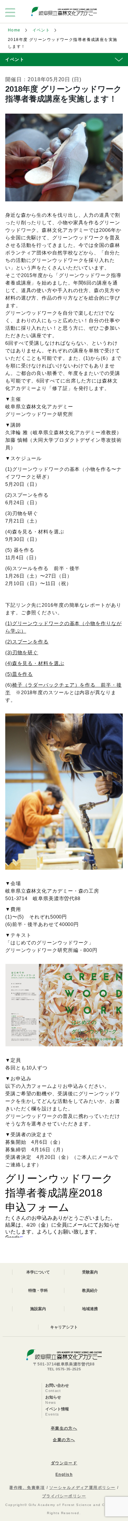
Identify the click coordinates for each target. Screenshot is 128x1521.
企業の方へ (64, 1440)
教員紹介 (90, 1290)
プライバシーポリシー (64, 1496)
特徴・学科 (38, 1290)
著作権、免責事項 (27, 1487)
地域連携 (90, 1309)
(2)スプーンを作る (27, 641)
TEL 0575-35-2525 (64, 1369)
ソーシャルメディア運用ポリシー (82, 1487)
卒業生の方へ (64, 1428)
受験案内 (90, 1272)
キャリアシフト (64, 1327)
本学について (38, 1272)
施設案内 (38, 1309)
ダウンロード (64, 1463)
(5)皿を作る (19, 674)
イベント (41, 30)
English (64, 1474)
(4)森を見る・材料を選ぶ (34, 663)
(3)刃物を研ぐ (21, 652)
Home (14, 30)
